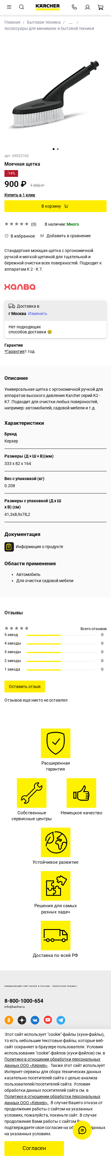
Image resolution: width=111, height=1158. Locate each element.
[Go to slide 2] (58, 149)
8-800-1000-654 (23, 1001)
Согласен (34, 1148)
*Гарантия (14, 351)
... (71, 22)
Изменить (37, 313)
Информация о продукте (39, 546)
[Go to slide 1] (53, 149)
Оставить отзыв (25, 686)
